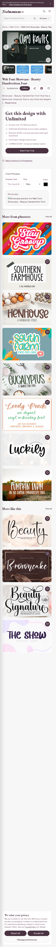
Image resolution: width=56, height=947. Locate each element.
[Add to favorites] (49, 88)
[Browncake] (27, 566)
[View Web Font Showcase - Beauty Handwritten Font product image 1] (8, 69)
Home (4, 27)
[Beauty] (27, 531)
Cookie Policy (30, 927)
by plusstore (11, 88)
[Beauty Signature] (27, 601)
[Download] (41, 226)
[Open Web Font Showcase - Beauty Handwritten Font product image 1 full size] (27, 47)
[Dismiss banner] (50, 3)
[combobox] (18, 18)
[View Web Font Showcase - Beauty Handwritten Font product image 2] (22, 69)
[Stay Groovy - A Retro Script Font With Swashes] (27, 238)
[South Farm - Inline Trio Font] (27, 344)
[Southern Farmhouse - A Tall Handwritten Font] (27, 274)
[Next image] (48, 47)
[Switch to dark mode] (44, 11)
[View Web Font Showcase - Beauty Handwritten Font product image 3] (36, 69)
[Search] (34, 18)
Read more (10, 103)
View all (48, 217)
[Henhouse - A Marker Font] (27, 309)
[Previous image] (6, 47)
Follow (25, 88)
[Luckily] (27, 449)
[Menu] (49, 11)
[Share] (35, 88)
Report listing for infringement (18, 161)
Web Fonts (14, 27)
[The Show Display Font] (27, 636)
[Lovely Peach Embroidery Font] (27, 414)
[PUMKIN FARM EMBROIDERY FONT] (27, 485)
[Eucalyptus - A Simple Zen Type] (27, 379)
